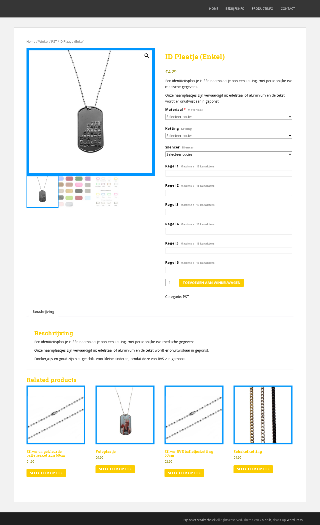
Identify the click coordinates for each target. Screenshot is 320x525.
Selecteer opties (46, 473)
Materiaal (184, 109)
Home (213, 8)
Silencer (179, 147)
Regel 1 (189, 166)
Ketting (178, 128)
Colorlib (265, 520)
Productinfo (262, 8)
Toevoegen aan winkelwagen (211, 282)
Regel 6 (189, 262)
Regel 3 (189, 204)
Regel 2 (189, 185)
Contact (288, 8)
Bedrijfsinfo (235, 8)
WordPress (294, 520)
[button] (146, 55)
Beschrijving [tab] (43, 311)
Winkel (43, 41)
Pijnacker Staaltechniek (200, 520)
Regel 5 (189, 243)
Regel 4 (189, 224)
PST (54, 41)
